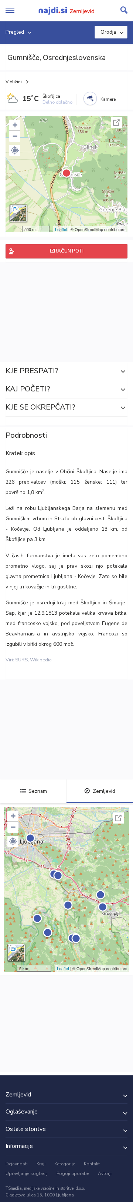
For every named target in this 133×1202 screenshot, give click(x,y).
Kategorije (64, 1164)
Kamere (108, 99)
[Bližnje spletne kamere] (90, 98)
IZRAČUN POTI (66, 251)
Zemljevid (104, 791)
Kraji (41, 1164)
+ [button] (15, 125)
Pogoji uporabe (73, 1173)
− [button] (15, 136)
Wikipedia (41, 660)
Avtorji (105, 1173)
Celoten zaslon (116, 122)
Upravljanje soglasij (27, 1173)
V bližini (14, 82)
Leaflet (61, 229)
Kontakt (92, 1164)
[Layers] (18, 213)
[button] (14, 150)
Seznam (37, 791)
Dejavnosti (17, 1164)
